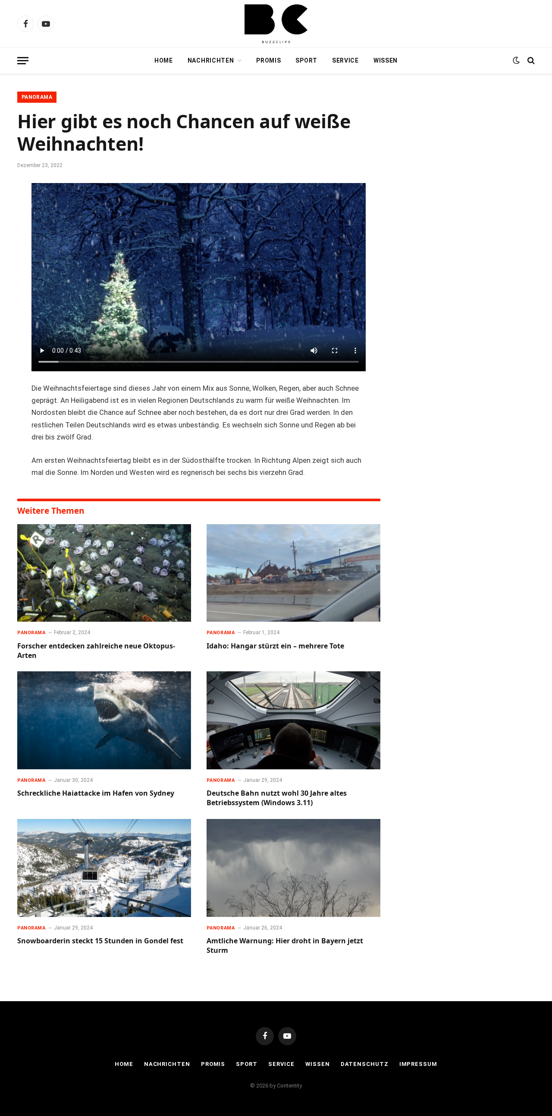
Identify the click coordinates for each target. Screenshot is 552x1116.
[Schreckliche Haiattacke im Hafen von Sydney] (104, 720)
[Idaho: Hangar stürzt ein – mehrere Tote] (293, 573)
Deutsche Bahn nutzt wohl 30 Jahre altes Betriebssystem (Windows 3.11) (277, 798)
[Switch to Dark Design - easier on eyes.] (516, 60)
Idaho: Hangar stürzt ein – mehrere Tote (275, 646)
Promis (268, 60)
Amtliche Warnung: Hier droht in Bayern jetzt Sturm (285, 945)
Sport (306, 60)
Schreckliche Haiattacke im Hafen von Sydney (95, 793)
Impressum (418, 1064)
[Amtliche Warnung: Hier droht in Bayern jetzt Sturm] (293, 868)
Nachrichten (211, 60)
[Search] (530, 60)
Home (163, 60)
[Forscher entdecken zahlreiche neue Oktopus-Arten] (104, 573)
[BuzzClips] (276, 23)
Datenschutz (365, 1064)
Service (345, 60)
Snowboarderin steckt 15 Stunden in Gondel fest (100, 940)
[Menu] (22, 60)
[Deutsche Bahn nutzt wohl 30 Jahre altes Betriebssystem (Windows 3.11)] (293, 720)
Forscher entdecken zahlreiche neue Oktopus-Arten (96, 651)
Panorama (37, 97)
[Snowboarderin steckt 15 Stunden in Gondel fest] (104, 868)
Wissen (385, 60)
